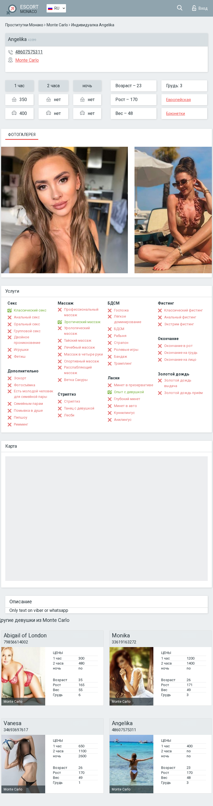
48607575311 (29, 52)
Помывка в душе (28, 410)
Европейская (178, 99)
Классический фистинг (183, 310)
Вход (203, 8)
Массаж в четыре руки (83, 354)
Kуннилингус (124, 413)
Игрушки (21, 349)
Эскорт (20, 378)
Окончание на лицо (180, 359)
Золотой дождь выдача (177, 383)
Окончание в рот (178, 346)
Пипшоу (20, 417)
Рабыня (120, 336)
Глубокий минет (127, 399)
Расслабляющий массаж (78, 370)
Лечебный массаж (79, 347)
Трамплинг (123, 363)
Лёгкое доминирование (127, 319)
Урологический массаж (77, 331)
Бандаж (120, 356)
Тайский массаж (77, 340)
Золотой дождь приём (183, 393)
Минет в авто (125, 406)
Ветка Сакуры (76, 380)
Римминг (21, 424)
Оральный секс (27, 324)
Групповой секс (27, 331)
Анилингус (122, 420)
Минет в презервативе (133, 385)
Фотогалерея (22, 134)
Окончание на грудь (180, 353)
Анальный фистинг (180, 317)
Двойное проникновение (27, 340)
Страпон (121, 343)
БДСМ (119, 329)
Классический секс (30, 310)
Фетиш (20, 356)
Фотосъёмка (24, 385)
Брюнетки (175, 113)
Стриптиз (72, 401)
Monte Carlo (57, 25)
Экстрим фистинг (179, 324)
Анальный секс (27, 317)
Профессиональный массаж (81, 312)
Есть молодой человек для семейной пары (33, 394)
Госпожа (121, 310)
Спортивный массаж (81, 361)
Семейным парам (28, 403)
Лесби (69, 415)
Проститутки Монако (24, 25)
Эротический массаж (82, 322)
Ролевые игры (126, 349)
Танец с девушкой (79, 408)
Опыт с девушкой (129, 392)
